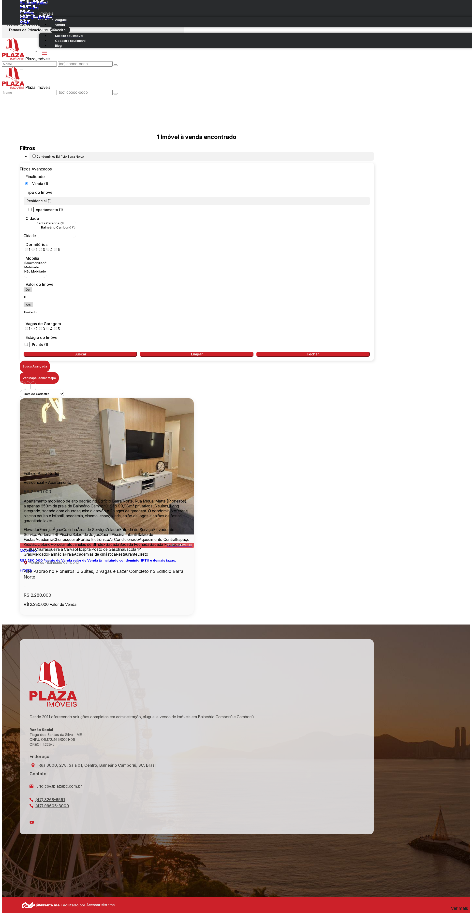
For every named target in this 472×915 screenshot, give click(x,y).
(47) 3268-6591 (50, 799)
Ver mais (459, 908)
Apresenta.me (27, 904)
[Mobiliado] (35, 267)
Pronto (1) (40, 344)
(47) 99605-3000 (52, 805)
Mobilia (32, 258)
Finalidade (35, 176)
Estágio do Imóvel (42, 337)
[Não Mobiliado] (35, 271)
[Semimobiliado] (35, 263)
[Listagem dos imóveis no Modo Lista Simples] (33, 386)
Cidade (32, 218)
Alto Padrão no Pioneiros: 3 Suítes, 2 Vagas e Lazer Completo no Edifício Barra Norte (103, 574)
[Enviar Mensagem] (116, 93)
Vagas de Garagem (43, 323)
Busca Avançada (35, 366)
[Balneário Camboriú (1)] (56, 227)
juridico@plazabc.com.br (58, 786)
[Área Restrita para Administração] (100, 905)
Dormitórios (36, 244)
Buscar (80, 354)
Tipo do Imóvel (40, 192)
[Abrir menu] (21, 68)
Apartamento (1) (49, 210)
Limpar (197, 354)
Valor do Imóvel (40, 284)
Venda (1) (40, 184)
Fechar (313, 354)
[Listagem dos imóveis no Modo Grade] (22, 386)
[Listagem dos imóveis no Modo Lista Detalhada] (27, 386)
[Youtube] (197, 822)
